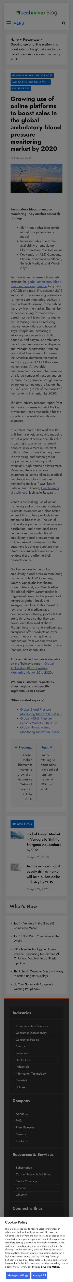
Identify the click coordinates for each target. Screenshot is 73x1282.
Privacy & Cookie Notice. (46, 1267)
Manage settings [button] (18, 1275)
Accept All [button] (39, 1275)
